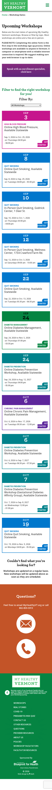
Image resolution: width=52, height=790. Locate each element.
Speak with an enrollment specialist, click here (26, 70)
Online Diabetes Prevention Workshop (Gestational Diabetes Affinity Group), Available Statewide (25, 492)
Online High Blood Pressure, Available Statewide (21, 128)
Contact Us (20, 720)
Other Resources (22, 724)
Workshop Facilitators (26, 746)
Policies (18, 741)
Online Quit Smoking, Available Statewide (23, 170)
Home (4, 15)
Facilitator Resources (25, 750)
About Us (18, 737)
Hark (32, 774)
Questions (19, 728)
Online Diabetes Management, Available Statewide (23, 329)
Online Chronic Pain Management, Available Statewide (25, 413)
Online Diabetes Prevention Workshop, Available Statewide (23, 371)
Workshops (20, 703)
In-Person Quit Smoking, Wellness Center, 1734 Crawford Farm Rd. (24, 251)
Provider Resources (24, 733)
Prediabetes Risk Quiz (24, 716)
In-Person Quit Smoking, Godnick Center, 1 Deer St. (24, 209)
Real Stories (20, 707)
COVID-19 (18, 711)
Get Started (42, 143)
